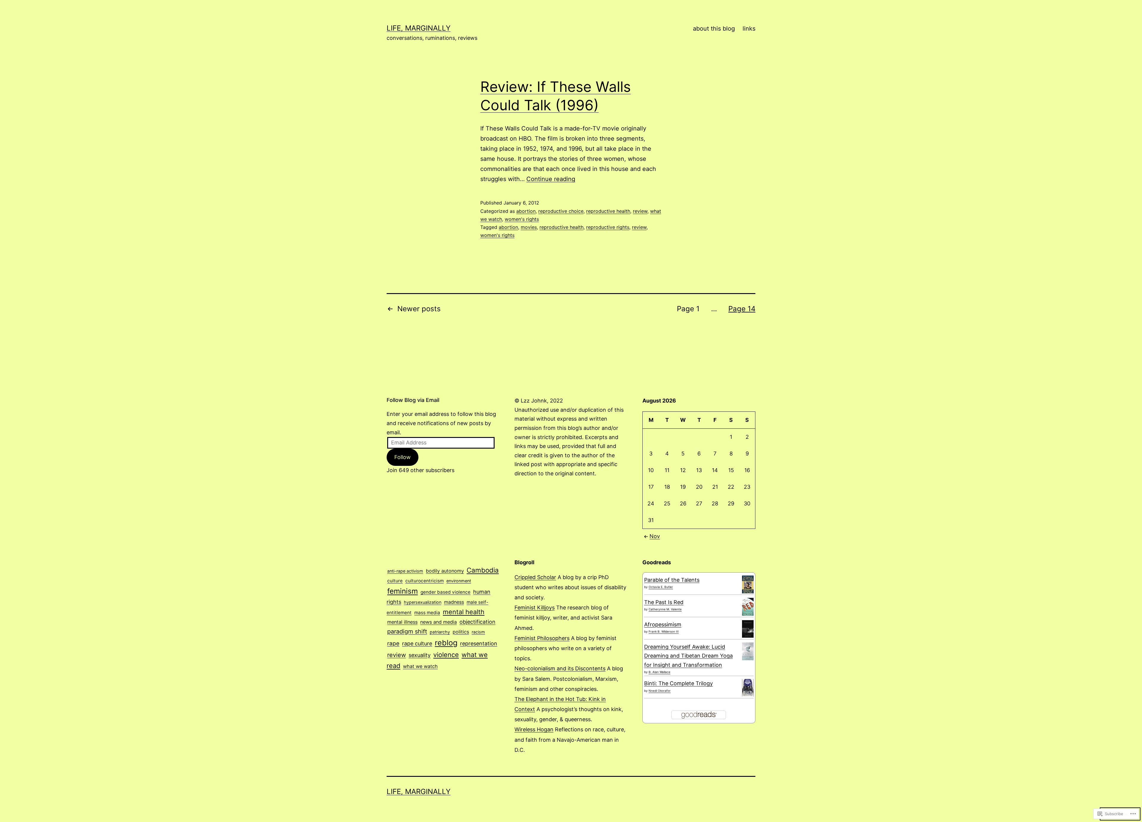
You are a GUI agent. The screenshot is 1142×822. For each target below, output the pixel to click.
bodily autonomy (445, 571)
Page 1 (688, 308)
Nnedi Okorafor (660, 690)
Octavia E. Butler (661, 587)
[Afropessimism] (748, 628)
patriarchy (440, 631)
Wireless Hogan (533, 729)
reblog (446, 642)
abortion (526, 211)
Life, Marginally (419, 28)
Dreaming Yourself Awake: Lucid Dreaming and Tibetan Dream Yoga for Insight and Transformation (688, 656)
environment (458, 580)
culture (395, 581)
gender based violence (445, 592)
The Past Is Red (663, 602)
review (640, 211)
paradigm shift (407, 631)
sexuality (420, 655)
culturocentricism (424, 581)
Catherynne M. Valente (665, 609)
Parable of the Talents (671, 580)
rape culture (417, 643)
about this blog (714, 28)
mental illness (402, 622)
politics (461, 632)
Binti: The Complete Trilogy (678, 683)
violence (446, 654)
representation (478, 643)
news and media (438, 622)
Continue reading (550, 179)
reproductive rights (607, 227)
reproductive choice (560, 211)
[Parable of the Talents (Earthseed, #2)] (748, 584)
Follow (402, 457)
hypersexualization (422, 602)
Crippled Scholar (535, 577)
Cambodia (483, 570)
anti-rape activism (405, 570)
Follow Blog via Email (413, 400)
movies (529, 227)
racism (478, 631)
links (749, 28)
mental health (463, 612)
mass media (427, 612)
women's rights (522, 219)
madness (454, 602)
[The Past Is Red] (748, 606)
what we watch (420, 666)
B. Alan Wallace (659, 672)
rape (393, 643)
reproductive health (608, 211)
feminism (402, 591)
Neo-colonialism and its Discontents (559, 668)
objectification (477, 622)
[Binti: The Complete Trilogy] (748, 687)
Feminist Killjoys (534, 607)
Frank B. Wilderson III (664, 631)
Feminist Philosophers (542, 638)
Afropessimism (662, 624)
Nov (655, 536)
